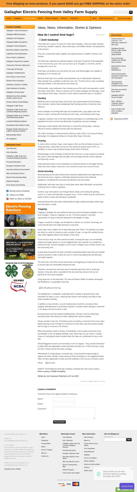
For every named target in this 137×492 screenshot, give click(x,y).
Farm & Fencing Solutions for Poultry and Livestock (118, 60)
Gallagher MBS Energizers (16, 34)
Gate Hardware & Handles (16, 88)
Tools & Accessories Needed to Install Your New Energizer (119, 76)
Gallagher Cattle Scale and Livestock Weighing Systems (16, 157)
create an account (105, 18)
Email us (87, 467)
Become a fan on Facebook (20, 191)
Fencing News (30, 18)
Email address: (109, 437)
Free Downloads (89, 448)
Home (8, 18)
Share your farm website (92, 464)
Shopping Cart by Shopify (12, 469)
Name (40, 399)
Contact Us (74, 18)
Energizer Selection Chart (15, 166)
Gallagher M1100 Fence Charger (117, 96)
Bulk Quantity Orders (13, 135)
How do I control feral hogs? (56, 34)
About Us (87, 440)
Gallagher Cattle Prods (14, 106)
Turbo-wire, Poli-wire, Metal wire (18, 65)
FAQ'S (40, 18)
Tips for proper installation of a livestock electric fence (119, 84)
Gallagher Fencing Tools (15, 92)
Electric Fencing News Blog (16, 177)
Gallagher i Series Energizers (17, 31)
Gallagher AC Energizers (15, 38)
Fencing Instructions (13, 162)
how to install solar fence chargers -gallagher (118, 111)
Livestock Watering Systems (16, 121)
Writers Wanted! (89, 461)
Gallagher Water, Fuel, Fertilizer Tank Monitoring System (17, 117)
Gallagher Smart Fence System (17, 61)
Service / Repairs (51, 18)
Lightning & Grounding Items (16, 54)
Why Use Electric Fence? (15, 173)
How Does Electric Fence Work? (18, 170)
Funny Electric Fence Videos (91, 444)
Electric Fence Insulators (15, 81)
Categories (18, 18)
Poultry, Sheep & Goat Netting (17, 102)
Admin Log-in (88, 470)
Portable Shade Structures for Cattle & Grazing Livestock (17, 130)
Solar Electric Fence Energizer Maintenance (118, 68)
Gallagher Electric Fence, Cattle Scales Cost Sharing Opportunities (118, 51)
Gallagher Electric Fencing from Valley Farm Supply (50, 12)
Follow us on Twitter (17, 195)
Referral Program (12, 181)
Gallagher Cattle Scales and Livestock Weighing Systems (16, 111)
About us (64, 18)
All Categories (11, 139)
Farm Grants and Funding (15, 185)
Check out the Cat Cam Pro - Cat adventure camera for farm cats (119, 42)
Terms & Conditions (90, 458)
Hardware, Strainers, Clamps (16, 85)
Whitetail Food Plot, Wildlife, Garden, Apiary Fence (16, 97)
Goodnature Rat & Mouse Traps (17, 125)
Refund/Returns (89, 451)
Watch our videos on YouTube (20, 199)
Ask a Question (11, 152)
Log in (94, 18)
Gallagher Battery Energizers (16, 42)
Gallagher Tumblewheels (15, 73)
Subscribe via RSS (121, 119)
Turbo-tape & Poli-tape (14, 69)
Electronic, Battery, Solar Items (17, 50)
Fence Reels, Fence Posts (15, 77)
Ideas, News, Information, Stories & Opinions (69, 27)
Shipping (87, 455)
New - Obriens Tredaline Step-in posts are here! (117, 103)
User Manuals (11, 148)
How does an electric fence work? (119, 91)
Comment (42, 409)
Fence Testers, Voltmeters (15, 57)
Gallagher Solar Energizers (16, 46)
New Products (88, 437)
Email (40, 404)
